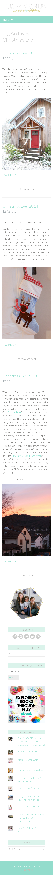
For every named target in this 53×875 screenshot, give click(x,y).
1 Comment (26, 575)
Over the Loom (14, 412)
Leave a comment (26, 358)
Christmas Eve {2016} (20, 53)
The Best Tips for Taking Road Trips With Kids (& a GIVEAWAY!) (31, 818)
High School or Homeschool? (31, 770)
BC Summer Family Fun (28, 751)
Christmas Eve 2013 (19, 375)
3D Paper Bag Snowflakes (29, 788)
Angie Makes (34, 866)
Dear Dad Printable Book (29, 806)
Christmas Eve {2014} (20, 206)
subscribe (13, 677)
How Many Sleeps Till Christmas (26, 455)
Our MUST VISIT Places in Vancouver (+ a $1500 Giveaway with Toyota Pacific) (31, 741)
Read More (9, 175)
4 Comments (26, 189)
